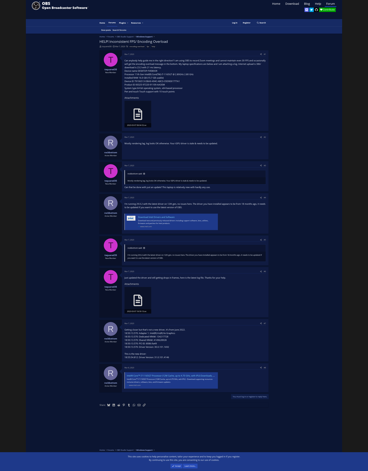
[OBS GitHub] (316, 10)
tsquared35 (107, 46)
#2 (265, 137)
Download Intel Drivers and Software (156, 217)
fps (148, 46)
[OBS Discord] (306, 10)
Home (276, 4)
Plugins (122, 23)
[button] (128, 22)
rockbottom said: (135, 173)
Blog (307, 4)
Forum (330, 4)
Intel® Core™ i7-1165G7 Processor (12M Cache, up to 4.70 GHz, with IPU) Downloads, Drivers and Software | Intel (183, 375)
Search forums (119, 30)
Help (318, 4)
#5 (265, 240)
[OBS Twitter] (311, 10)
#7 (265, 323)
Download (292, 4)
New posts (106, 30)
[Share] (261, 54)
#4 (265, 197)
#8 (265, 367)
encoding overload (137, 46)
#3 (265, 165)
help (153, 46)
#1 (265, 54)
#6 (265, 271)
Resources (136, 23)
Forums (112, 22)
